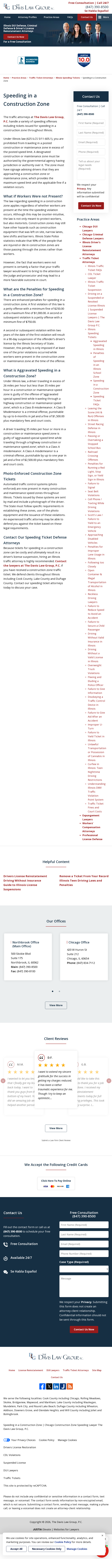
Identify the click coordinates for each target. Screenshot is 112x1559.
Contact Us (87, 17)
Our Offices (56, 921)
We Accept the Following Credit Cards (56, 1164)
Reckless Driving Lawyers (93, 598)
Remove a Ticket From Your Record (84, 876)
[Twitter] (49, 1386)
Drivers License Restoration (19, 1447)
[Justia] (63, 1386)
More (106, 17)
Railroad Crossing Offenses (93, 455)
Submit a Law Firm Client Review (56, 1140)
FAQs (70, 17)
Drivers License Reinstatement (25, 876)
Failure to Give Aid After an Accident (96, 716)
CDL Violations (11, 1455)
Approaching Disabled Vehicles (95, 538)
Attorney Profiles (27, 17)
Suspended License (14, 1462)
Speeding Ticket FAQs (98, 400)
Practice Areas (51, 17)
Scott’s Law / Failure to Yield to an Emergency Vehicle (95, 522)
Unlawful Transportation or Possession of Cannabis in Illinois (97, 752)
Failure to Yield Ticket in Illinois (96, 736)
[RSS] (70, 1386)
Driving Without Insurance (22, 880)
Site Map (96, 1370)
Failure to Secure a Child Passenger (96, 625)
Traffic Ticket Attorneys (41, 77)
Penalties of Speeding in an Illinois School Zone (98, 364)
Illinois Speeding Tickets (68, 77)
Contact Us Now (16, 36)
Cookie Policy (46, 1440)
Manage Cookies (67, 1440)
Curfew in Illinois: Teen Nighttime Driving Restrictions (95, 771)
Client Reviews (56, 1038)
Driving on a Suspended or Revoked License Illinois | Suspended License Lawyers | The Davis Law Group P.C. (96, 309)
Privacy (81, 188)
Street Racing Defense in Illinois (96, 428)
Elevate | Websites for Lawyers (56, 1529)
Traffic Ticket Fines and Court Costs (96, 807)
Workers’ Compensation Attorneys (91, 827)
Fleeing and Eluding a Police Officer (95, 681)
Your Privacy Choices (23, 1440)
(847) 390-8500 (97, 7)
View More (56, 1005)
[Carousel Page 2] (59, 991)
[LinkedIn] (56, 1386)
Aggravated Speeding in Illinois (100, 345)
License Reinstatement (30, 1370)
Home (7, 17)
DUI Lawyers (53, 1370)
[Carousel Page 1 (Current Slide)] (52, 991)
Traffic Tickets (11, 1478)
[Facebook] (42, 1386)
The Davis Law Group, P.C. (67, 1522)
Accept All (16, 1548)
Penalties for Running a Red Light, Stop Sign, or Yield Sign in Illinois (96, 471)
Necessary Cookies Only (46, 1548)
